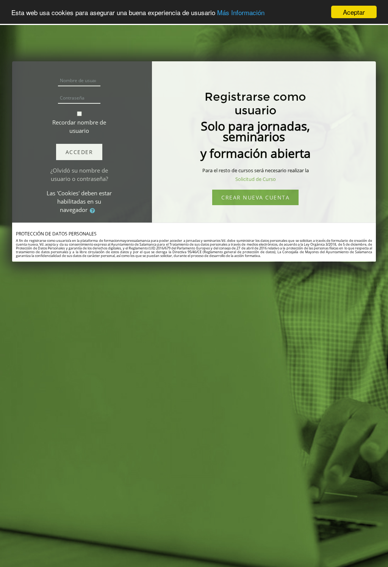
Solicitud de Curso (255, 179)
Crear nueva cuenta (255, 197)
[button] (94, 210)
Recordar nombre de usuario (79, 126)
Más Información (240, 12)
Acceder (79, 152)
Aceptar (354, 12)
